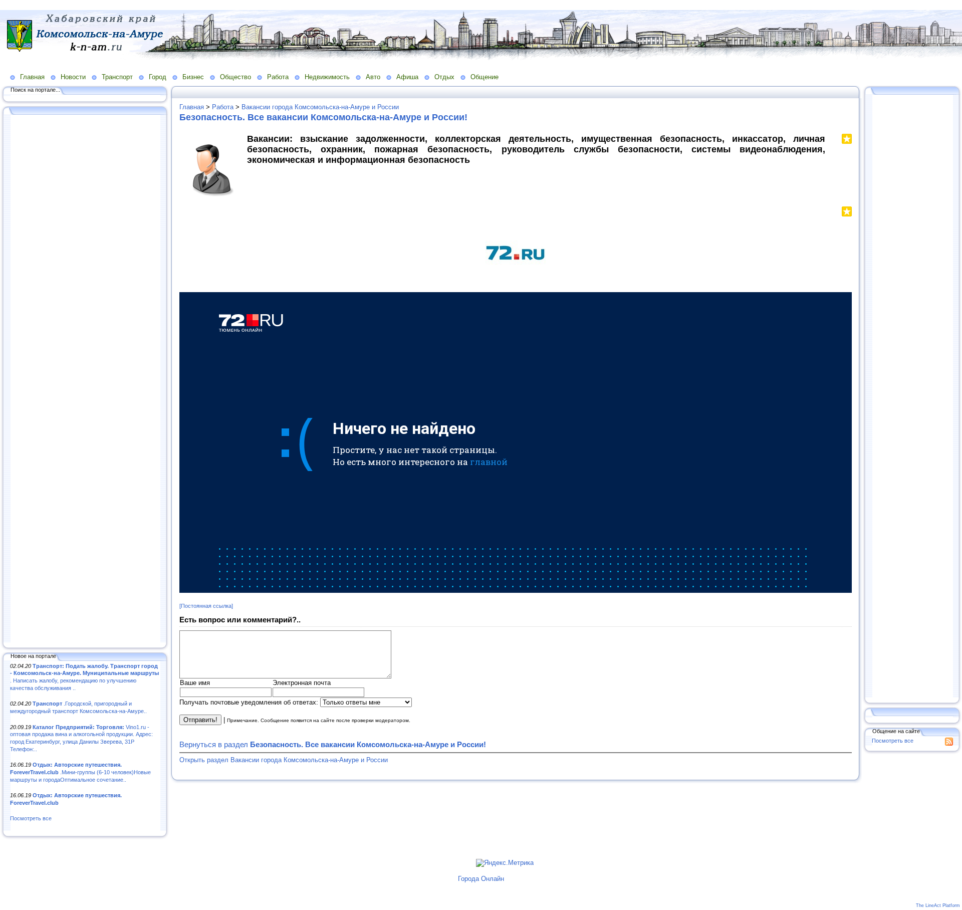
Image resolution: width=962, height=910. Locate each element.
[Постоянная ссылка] (206, 606)
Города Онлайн (481, 878)
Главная (32, 77)
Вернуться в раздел (332, 744)
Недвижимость (327, 77)
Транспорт (117, 77)
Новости (73, 77)
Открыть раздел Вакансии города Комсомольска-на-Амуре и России (283, 760)
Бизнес (193, 77)
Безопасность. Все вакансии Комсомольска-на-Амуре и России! (323, 117)
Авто (373, 77)
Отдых (444, 77)
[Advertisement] (85, 379)
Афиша (407, 77)
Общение (484, 77)
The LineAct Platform (938, 905)
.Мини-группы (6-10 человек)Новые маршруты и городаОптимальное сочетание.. (80, 772)
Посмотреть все (31, 818)
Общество (235, 77)
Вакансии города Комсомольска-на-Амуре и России (320, 107)
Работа (278, 77)
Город (157, 77)
